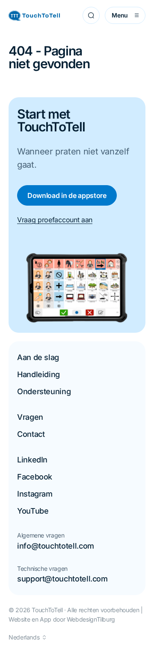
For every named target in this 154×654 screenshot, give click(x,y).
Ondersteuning (44, 391)
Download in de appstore (67, 195)
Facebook (34, 476)
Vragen (30, 417)
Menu (120, 15)
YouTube (32, 510)
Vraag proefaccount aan (54, 219)
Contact (30, 434)
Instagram (35, 493)
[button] (27, 637)
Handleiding (38, 374)
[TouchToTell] (34, 16)
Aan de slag (38, 357)
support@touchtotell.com (62, 578)
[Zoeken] (91, 15)
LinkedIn (32, 459)
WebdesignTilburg (91, 619)
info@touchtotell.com (55, 545)
